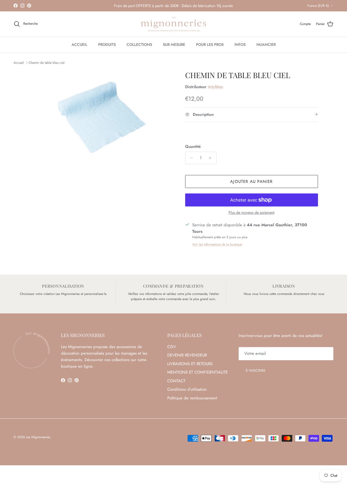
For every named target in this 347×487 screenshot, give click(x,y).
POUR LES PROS (210, 44)
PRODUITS (107, 44)
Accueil (19, 62)
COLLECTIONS (139, 44)
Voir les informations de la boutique (217, 244)
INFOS (240, 44)
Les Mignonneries (38, 437)
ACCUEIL (79, 44)
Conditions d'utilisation (187, 389)
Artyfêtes (215, 87)
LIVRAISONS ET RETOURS (190, 364)
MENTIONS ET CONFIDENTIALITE (197, 372)
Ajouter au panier (251, 181)
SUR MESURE (174, 44)
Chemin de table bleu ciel (47, 62)
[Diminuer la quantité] (190, 158)
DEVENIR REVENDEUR (187, 355)
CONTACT (176, 381)
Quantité (193, 146)
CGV (171, 347)
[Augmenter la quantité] (211, 158)
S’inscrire (256, 370)
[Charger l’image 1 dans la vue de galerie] (101, 119)
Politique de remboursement (192, 398)
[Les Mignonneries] (173, 24)
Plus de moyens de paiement (251, 212)
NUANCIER (266, 44)
